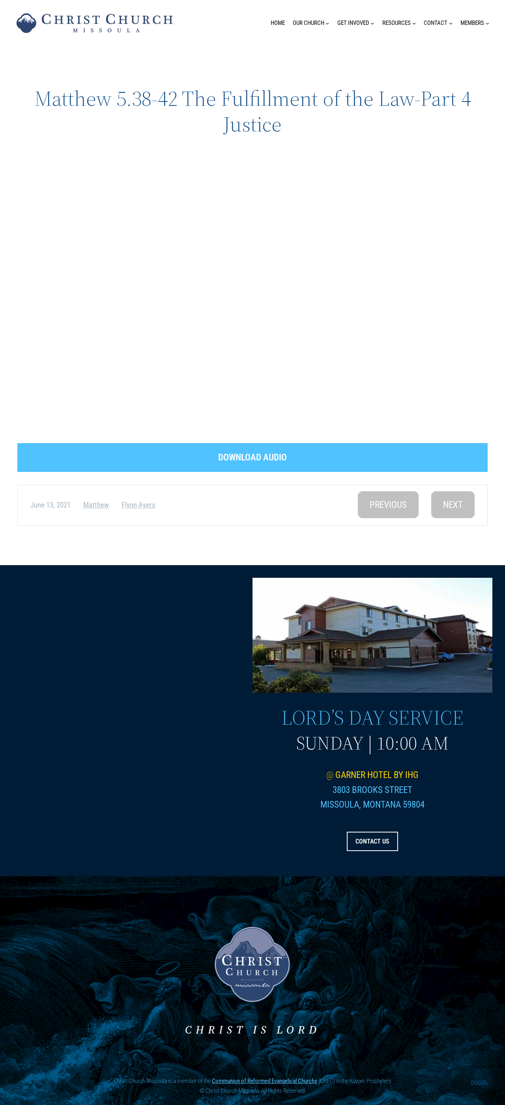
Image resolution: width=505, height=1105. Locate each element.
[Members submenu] (487, 23)
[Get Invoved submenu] (372, 23)
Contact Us (372, 841)
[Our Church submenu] (327, 23)
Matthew (96, 504)
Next (453, 504)
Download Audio (252, 457)
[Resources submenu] (414, 23)
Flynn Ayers (138, 504)
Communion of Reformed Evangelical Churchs (264, 1080)
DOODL (479, 1082)
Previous (388, 504)
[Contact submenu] (451, 23)
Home (278, 22)
